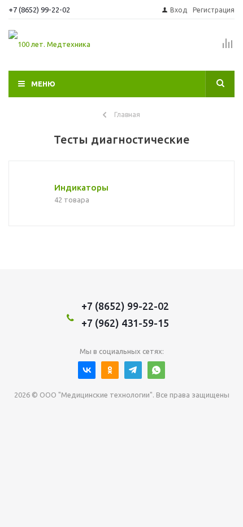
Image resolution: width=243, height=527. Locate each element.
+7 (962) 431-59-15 (125, 323)
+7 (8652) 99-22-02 (39, 10)
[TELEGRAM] (133, 370)
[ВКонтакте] (87, 370)
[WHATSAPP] (156, 370)
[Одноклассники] (110, 370)
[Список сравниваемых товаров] (228, 48)
